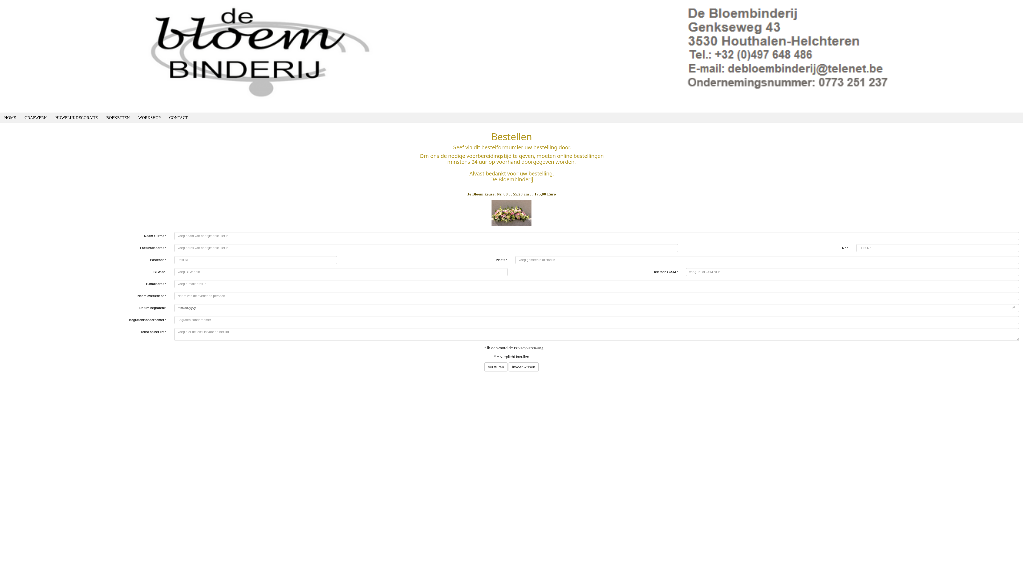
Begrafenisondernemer (148, 320)
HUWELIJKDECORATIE (76, 117)
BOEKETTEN (118, 117)
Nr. (845, 248)
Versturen (496, 367)
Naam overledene (152, 296)
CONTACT (178, 117)
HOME (10, 117)
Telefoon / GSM (665, 272)
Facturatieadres (153, 248)
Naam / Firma (155, 236)
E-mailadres (156, 284)
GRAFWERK (36, 117)
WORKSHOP (149, 117)
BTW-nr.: (160, 272)
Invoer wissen (523, 367)
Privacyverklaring (528, 348)
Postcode (158, 260)
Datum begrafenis (153, 308)
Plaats (502, 260)
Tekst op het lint (154, 332)
